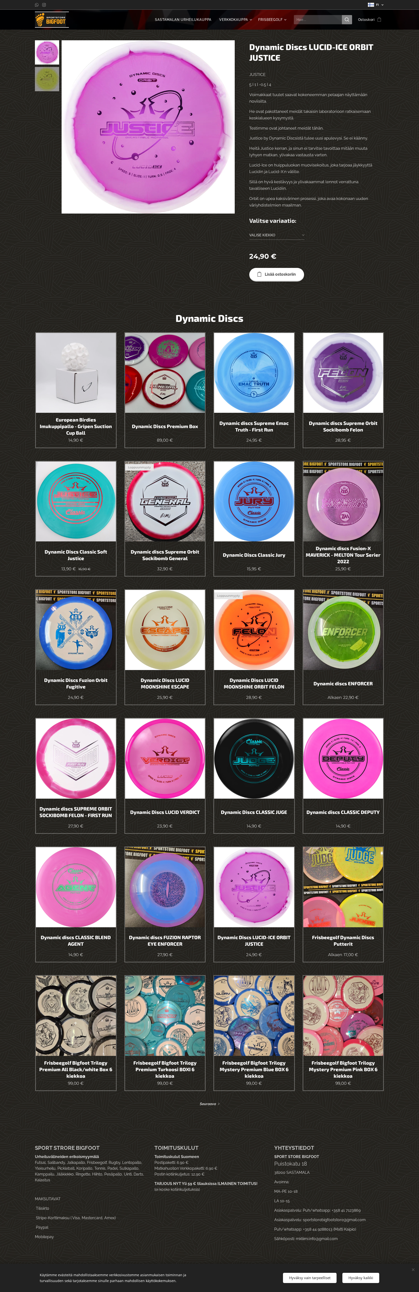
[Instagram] (44, 5)
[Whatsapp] (37, 5)
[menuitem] (184, 20)
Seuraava (208, 1104)
